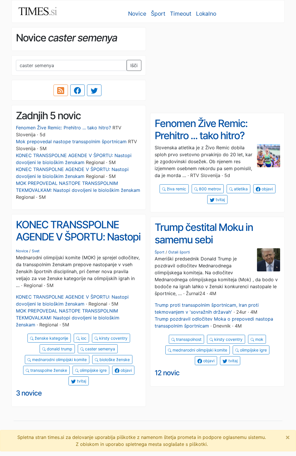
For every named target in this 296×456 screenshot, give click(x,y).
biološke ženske (114, 359)
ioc (83, 338)
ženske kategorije (51, 338)
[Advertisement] (217, 68)
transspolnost (188, 339)
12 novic (167, 373)
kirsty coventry (112, 338)
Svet (36, 251)
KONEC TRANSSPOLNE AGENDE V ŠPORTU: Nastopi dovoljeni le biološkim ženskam (78, 243)
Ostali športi (179, 252)
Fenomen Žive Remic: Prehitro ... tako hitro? (63, 127)
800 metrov (209, 188)
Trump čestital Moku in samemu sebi (204, 233)
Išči (134, 65)
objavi (266, 188)
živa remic (176, 188)
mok (258, 339)
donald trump (59, 348)
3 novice (29, 393)
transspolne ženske (48, 370)
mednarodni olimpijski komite (59, 359)
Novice (137, 13)
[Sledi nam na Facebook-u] (77, 90)
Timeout (180, 13)
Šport (158, 13)
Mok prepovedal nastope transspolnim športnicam (71, 141)
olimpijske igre (93, 370)
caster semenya (99, 348)
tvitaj (219, 199)
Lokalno (206, 13)
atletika (240, 188)
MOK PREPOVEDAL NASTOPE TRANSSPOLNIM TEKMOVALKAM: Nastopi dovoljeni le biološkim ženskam (67, 318)
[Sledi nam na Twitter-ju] (94, 90)
